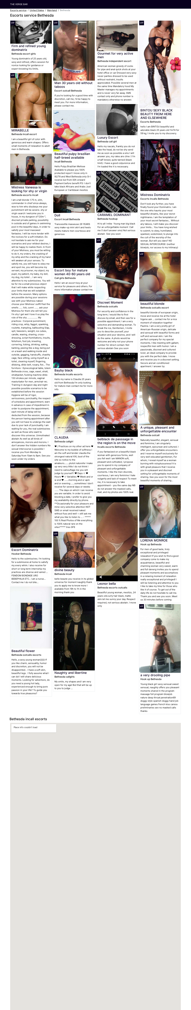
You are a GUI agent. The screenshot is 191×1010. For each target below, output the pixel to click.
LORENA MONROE (154, 540)
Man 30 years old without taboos (73, 85)
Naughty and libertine (70, 673)
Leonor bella (106, 583)
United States (37, 10)
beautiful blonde (152, 304)
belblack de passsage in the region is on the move (116, 441)
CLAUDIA (61, 437)
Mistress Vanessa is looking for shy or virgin (29, 189)
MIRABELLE (20, 130)
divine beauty (64, 570)
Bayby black (63, 370)
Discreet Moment (110, 302)
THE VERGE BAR (19, 4)
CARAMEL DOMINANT (114, 215)
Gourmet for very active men (115, 55)
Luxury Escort (107, 137)
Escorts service (18, 10)
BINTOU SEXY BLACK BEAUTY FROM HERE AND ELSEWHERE (156, 114)
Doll (57, 215)
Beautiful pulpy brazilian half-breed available (72, 155)
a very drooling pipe (155, 675)
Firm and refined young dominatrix (28, 48)
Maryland (52, 10)
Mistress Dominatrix (155, 195)
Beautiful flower (23, 651)
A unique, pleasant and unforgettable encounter (158, 429)
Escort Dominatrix (24, 550)
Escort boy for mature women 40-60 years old (72, 272)
